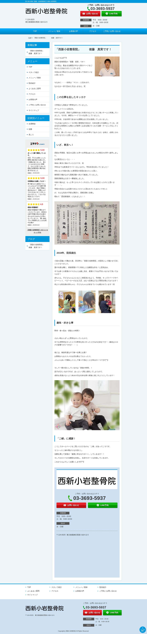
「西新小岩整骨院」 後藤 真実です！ (39, 52)
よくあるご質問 (35, 88)
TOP (35, 31)
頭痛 (30, 129)
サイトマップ (34, 110)
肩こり (31, 135)
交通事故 (32, 124)
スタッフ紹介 (34, 72)
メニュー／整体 (54, 31)
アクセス (92, 31)
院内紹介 (32, 83)
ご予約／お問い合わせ (112, 31)
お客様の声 (73, 31)
